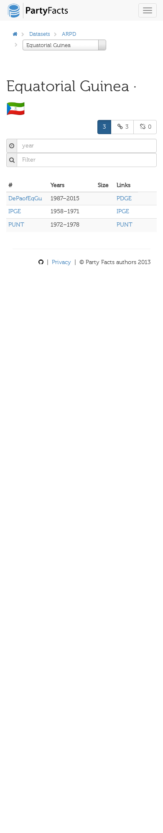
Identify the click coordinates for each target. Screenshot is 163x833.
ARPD (69, 34)
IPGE (14, 211)
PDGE (124, 198)
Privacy (61, 262)
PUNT (16, 224)
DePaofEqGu (25, 198)
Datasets (39, 34)
